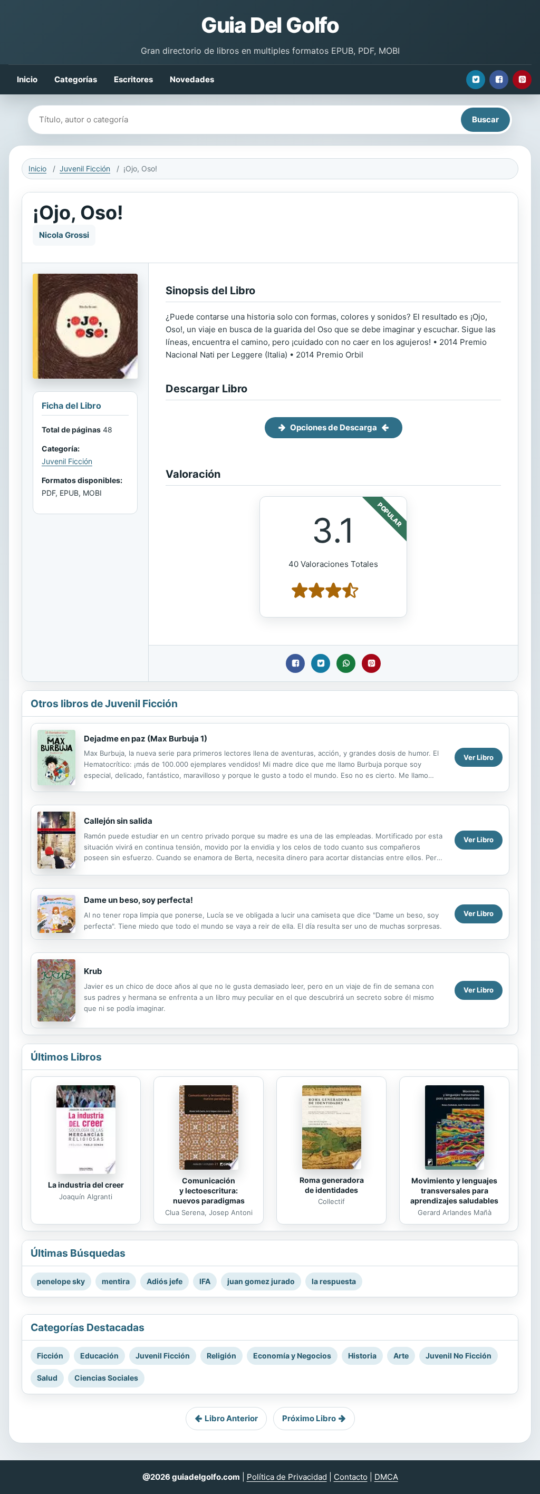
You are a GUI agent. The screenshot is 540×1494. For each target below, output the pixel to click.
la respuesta (334, 1281)
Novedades (192, 79)
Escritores (133, 79)
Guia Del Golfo (270, 25)
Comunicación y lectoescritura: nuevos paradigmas (209, 1190)
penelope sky (61, 1281)
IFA (204, 1281)
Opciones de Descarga (333, 427)
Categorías (75, 79)
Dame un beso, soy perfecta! (138, 900)
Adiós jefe (164, 1281)
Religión (221, 1355)
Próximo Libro (309, 1418)
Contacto (351, 1477)
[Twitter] (475, 79)
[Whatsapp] (345, 663)
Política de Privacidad (287, 1477)
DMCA (386, 1477)
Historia (362, 1355)
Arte (401, 1355)
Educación (99, 1355)
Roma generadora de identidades (332, 1184)
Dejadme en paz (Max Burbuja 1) (145, 739)
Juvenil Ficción (85, 168)
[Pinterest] (522, 79)
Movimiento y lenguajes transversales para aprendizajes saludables (454, 1190)
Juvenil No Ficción (458, 1355)
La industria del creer (86, 1184)
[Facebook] (498, 79)
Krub (93, 971)
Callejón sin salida (118, 821)
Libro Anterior (231, 1418)
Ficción (50, 1355)
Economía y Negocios (292, 1355)
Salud (47, 1377)
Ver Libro (479, 757)
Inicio (27, 79)
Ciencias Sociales (106, 1377)
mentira (116, 1281)
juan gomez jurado (261, 1281)
